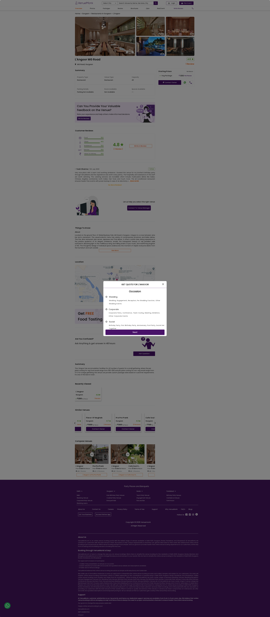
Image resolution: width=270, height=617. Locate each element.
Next (135, 332)
